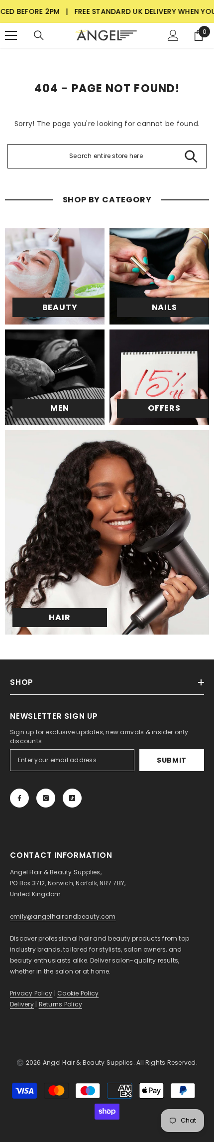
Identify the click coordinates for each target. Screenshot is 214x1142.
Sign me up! (56, 603)
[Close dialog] (202, 506)
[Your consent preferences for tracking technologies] (205, 856)
